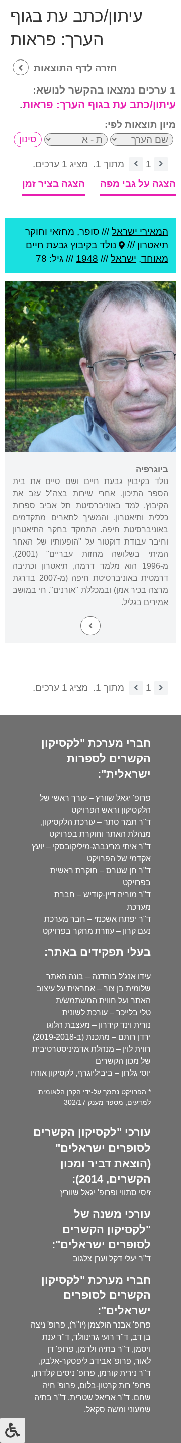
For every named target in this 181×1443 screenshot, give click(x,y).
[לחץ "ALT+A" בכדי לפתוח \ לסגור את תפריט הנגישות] (12, 1430)
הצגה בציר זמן (53, 183)
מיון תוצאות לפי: (140, 124)
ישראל (123, 258)
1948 (87, 258)
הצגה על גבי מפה (138, 183)
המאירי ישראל (140, 231)
